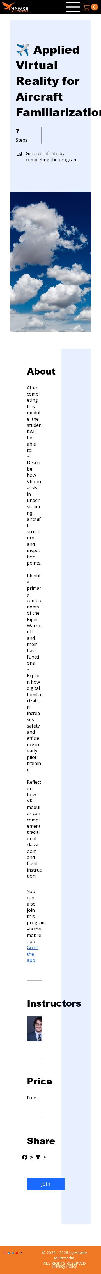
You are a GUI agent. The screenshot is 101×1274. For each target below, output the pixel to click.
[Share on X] (31, 1157)
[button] (91, 7)
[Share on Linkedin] (38, 1157)
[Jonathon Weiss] (34, 1027)
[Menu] (73, 7)
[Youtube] (16, 1253)
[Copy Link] (45, 1157)
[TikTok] (20, 1253)
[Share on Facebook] (24, 1157)
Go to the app (32, 953)
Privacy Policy (64, 1266)
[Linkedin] (13, 1253)
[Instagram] (4, 1253)
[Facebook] (8, 1253)
